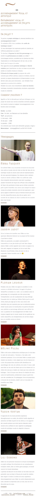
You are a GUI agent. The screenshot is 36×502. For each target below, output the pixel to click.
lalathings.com (19, 493)
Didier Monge (28, 494)
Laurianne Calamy (8, 494)
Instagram (4, 202)
